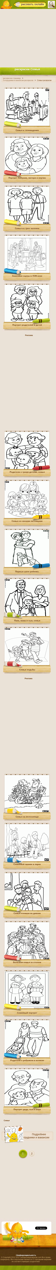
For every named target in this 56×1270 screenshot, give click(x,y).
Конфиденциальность (26, 1255)
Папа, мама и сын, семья (27, 620)
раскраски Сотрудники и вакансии (28, 1137)
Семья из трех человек (27, 228)
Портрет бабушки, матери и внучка (27, 178)
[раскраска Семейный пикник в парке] (26, 861)
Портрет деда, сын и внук (27, 1109)
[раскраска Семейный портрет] (26, 1008)
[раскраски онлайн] (6, 4)
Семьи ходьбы (27, 669)
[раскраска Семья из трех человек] (26, 223)
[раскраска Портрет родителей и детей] (26, 321)
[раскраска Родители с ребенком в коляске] (26, 1057)
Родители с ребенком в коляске (27, 1060)
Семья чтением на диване (27, 913)
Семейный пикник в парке (27, 864)
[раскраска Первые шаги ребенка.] (26, 566)
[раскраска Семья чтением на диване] (26, 910)
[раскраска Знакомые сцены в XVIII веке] (26, 272)
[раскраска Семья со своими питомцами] (26, 517)
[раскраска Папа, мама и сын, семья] (26, 615)
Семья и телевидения (27, 130)
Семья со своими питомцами (27, 521)
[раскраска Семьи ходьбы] (26, 665)
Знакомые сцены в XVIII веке (27, 276)
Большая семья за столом (27, 962)
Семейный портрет (27, 1013)
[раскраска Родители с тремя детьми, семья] (26, 468)
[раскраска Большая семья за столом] (26, 959)
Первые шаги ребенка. (27, 571)
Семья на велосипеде (27, 817)
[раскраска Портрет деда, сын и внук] (26, 1106)
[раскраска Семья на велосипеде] (26, 812)
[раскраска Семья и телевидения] (26, 125)
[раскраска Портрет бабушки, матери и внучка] (26, 174)
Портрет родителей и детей (27, 325)
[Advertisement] (28, 37)
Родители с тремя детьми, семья (27, 472)
